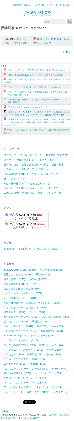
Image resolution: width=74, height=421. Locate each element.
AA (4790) (41, 326)
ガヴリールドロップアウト (45, 174)
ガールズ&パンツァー (15, 178)
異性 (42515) (43, 274)
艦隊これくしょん (26, 160)
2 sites (35, 43)
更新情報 (17, 5)
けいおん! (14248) (36, 307)
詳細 (24, 43)
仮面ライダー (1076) (38, 392)
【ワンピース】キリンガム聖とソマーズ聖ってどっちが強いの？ (34, 87)
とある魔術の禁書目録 (16, 174)
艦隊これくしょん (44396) (18, 274)
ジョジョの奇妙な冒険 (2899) (20, 345)
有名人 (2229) (54, 349)
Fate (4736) (57, 326)
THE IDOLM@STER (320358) (20, 269)
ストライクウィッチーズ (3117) (21, 340)
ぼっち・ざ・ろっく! (31, 155)
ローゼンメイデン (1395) (48, 373)
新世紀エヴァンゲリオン (35, 169)
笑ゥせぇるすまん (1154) (17, 387)
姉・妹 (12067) (37, 312)
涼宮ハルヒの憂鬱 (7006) (55, 316)
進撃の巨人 (28, 192)
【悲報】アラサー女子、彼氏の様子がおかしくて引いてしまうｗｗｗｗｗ (38, 70)
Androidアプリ (10, 418)
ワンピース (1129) (13, 392)
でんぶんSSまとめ (37, 12)
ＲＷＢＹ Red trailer (49, 38)
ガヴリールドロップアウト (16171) (23, 293)
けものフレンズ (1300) (16, 382)
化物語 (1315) (11, 378)
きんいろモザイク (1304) (36, 378)
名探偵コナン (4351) (52, 330)
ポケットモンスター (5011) (18, 326)
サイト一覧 (52, 5)
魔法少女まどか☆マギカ (35, 164)
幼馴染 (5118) (39, 321)
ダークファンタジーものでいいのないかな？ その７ (29, 107)
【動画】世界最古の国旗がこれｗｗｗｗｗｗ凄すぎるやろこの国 (34, 75)
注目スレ (28, 5)
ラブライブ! (10, 155)
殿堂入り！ (65, 5)
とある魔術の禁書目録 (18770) (20, 284)
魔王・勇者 (58, 164)
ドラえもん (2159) (14, 354)
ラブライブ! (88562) (51, 269)
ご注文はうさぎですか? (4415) (20, 330)
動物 (40, 192)
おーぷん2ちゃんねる (45, 248)
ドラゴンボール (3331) (43, 335)
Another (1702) (38, 363)
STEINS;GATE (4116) (15, 335)
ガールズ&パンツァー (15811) (20, 298)
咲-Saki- (31, 188)
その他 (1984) (53, 354)
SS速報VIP (9, 248)
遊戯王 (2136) (34, 354)
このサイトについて (59, 414)
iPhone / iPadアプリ (31, 418)
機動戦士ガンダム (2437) (52, 345)
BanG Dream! (11, 192)
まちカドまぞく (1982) (16, 359)
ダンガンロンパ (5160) (16, 321)
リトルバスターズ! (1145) (48, 387)
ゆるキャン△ (11, 169)
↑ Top (66, 52)
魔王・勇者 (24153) (14, 279)
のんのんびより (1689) (16, 368)
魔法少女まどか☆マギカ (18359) (22, 288)
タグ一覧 (39, 5)
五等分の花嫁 (11, 164)
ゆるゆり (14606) (13, 307)
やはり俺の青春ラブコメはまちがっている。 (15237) (32, 302)
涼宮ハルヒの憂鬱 (13, 188)
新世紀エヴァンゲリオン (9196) (21, 316)
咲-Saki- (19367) (38, 279)
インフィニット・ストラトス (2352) (23, 349)
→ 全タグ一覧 (53, 192)
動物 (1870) (38, 359)
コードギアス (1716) (15, 363)
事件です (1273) (41, 382)
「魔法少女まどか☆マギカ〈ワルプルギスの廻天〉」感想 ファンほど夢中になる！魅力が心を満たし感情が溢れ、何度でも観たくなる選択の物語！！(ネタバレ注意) (37, 122)
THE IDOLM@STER (57, 155)
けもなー (8, 160)
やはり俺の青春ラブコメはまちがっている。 (28, 183)
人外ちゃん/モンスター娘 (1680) (49, 368)
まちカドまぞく (48, 160)
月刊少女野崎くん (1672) (17, 373)
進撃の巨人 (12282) (14, 312)
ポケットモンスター (49, 188)
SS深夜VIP (25, 248)
